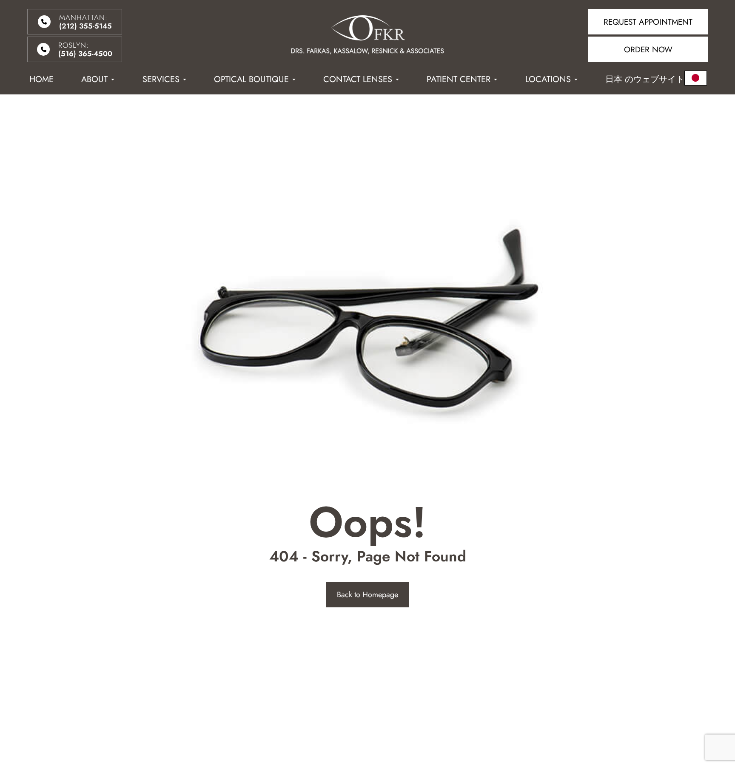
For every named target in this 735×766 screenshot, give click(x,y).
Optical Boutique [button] (251, 79)
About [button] (94, 79)
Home (41, 79)
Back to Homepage (367, 594)
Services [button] (160, 79)
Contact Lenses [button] (357, 79)
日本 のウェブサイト (644, 79)
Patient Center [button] (458, 79)
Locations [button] (548, 79)
